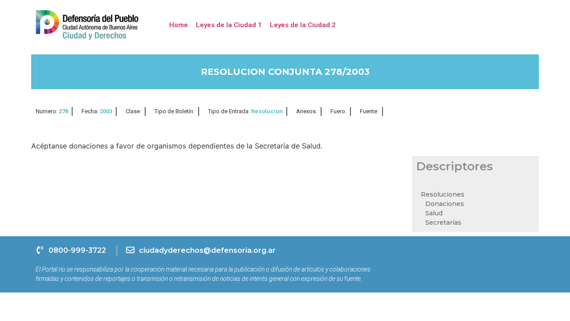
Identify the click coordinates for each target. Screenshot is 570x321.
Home (178, 25)
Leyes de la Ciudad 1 (229, 25)
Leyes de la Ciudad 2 (303, 25)
